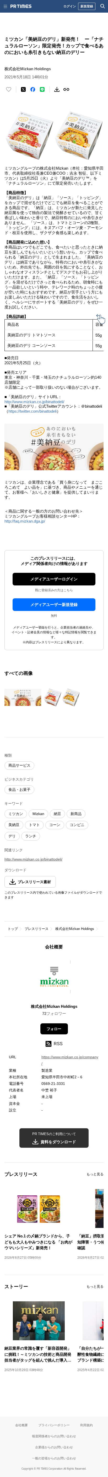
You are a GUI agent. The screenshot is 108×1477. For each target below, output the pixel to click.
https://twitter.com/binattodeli (32, 411)
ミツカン (15, 814)
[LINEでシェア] (42, 89)
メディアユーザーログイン (54, 579)
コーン (54, 825)
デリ (12, 836)
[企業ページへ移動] (54, 978)
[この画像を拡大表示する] (22, 697)
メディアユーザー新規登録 (54, 604)
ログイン (69, 6)
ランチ (30, 836)
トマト (34, 825)
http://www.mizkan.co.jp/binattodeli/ (34, 401)
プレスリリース (36, 929)
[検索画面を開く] (103, 6)
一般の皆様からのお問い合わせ (54, 1458)
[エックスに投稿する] (23, 89)
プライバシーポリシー (54, 1425)
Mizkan (38, 814)
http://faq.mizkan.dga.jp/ (24, 521)
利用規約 (86, 1425)
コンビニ (77, 825)
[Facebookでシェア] (33, 89)
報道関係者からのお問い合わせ (54, 1436)
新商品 (76, 814)
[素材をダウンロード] (57, 89)
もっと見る (95, 1174)
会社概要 (21, 1425)
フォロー (54, 1029)
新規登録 (86, 6)
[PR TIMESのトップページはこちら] (20, 6)
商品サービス (19, 765)
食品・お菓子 (19, 789)
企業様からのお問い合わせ (54, 1447)
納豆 (57, 814)
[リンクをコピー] (66, 89)
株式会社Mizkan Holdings (74, 929)
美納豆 (13, 825)
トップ (13, 929)
